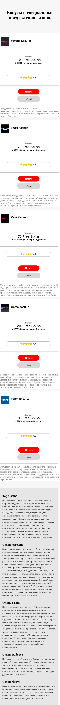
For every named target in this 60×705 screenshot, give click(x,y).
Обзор (29, 98)
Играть (29, 91)
